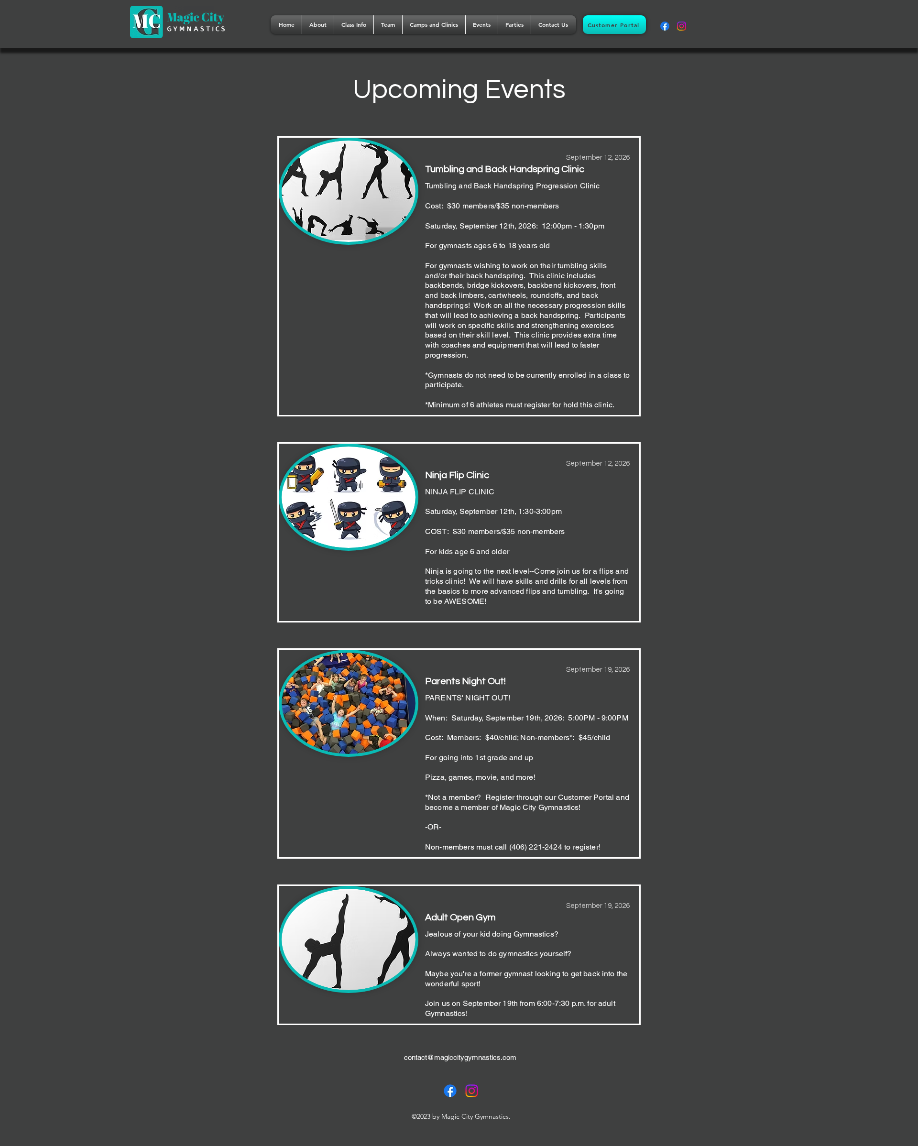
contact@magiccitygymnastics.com (460, 1057)
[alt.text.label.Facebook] (665, 26)
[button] (318, 24)
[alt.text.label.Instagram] (682, 26)
